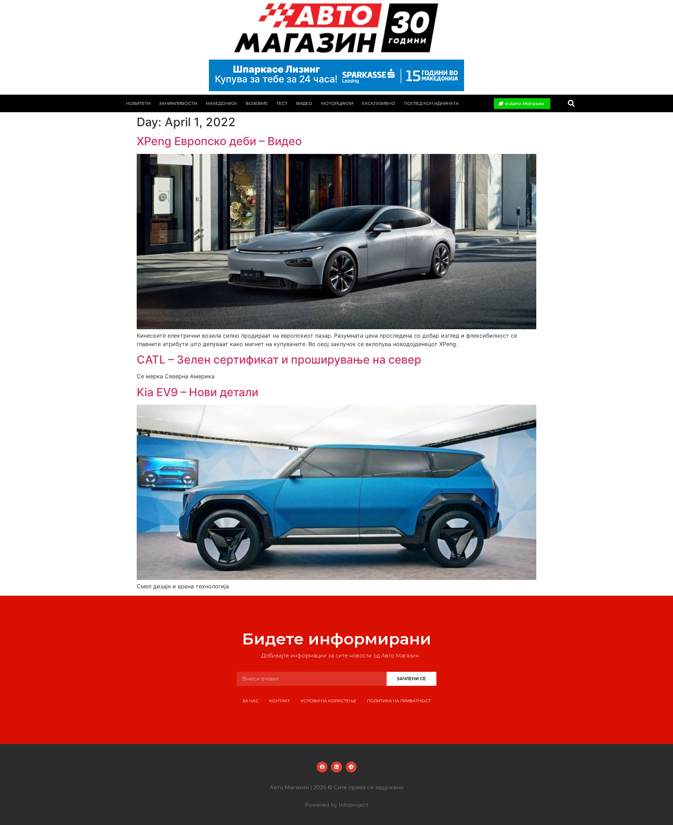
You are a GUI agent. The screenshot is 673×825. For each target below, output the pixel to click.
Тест (282, 103)
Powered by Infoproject (336, 805)
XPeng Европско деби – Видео (219, 141)
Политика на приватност (399, 700)
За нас (251, 700)
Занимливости (178, 103)
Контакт (279, 700)
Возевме (257, 103)
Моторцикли (337, 103)
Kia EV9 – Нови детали (197, 392)
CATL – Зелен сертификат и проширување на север (279, 359)
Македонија (221, 103)
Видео (304, 103)
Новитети (138, 103)
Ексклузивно (378, 103)
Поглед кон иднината (431, 103)
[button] (571, 103)
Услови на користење (328, 700)
